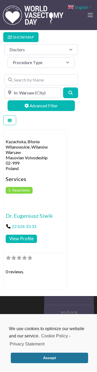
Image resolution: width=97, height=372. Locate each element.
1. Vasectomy (19, 190)
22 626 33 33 (24, 226)
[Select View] (9, 120)
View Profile (21, 238)
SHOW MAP (23, 37)
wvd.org (69, 311)
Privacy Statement (27, 344)
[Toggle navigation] (90, 15)
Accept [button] (49, 358)
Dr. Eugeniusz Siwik (29, 215)
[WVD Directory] (33, 14)
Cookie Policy (54, 336)
